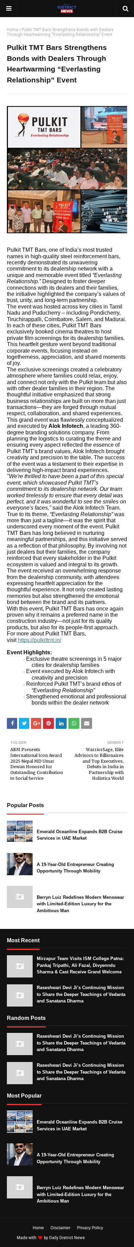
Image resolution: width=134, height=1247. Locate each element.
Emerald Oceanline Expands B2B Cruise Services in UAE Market (79, 835)
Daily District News (67, 1237)
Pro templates (104, 1237)
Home (12, 29)
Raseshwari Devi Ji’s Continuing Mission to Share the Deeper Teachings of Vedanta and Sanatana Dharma (81, 994)
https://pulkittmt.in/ (39, 640)
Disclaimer (60, 1227)
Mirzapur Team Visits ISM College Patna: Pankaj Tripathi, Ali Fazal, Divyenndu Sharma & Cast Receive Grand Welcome (80, 965)
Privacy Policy (90, 1227)
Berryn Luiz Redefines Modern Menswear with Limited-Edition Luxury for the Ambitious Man (80, 904)
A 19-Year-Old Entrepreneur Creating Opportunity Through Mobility (75, 868)
